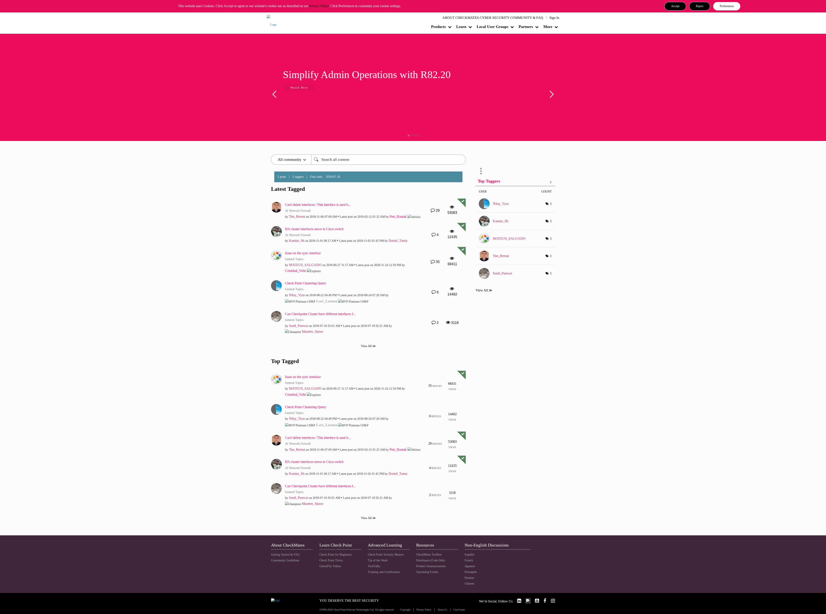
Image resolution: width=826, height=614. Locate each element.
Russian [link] (469, 577)
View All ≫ (368, 346)
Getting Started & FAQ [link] (285, 554)
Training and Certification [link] (384, 572)
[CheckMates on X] (526, 600)
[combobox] (388, 160)
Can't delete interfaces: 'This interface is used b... (318, 205)
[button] (675, 6)
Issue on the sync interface (303, 253)
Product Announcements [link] (431, 566)
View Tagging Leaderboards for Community (515, 181)
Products (438, 26)
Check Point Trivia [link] (331, 560)
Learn (461, 26)
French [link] (469, 560)
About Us (442, 609)
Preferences (727, 6)
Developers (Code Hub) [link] (430, 560)
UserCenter (459, 609)
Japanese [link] (470, 566)
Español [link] (469, 554)
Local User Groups (492, 26)
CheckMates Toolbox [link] (429, 554)
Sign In (554, 18)
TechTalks (374, 566)
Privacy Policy (319, 6)
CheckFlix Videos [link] (330, 566)
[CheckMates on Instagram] (551, 600)
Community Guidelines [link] (285, 560)
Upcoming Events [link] (427, 572)
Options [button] (481, 171)
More (547, 26)
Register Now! (301, 100)
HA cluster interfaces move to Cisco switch (314, 229)
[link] (517, 600)
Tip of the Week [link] (378, 560)
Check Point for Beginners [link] (335, 554)
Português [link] (471, 572)
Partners (526, 26)
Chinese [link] (469, 583)
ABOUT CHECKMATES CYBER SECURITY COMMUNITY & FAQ (492, 18)
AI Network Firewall (298, 210)
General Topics (294, 259)
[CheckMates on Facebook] (543, 600)
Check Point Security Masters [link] (386, 554)
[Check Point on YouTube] (535, 600)
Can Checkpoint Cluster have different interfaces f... (320, 314)
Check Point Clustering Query (305, 283)
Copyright (405, 609)
